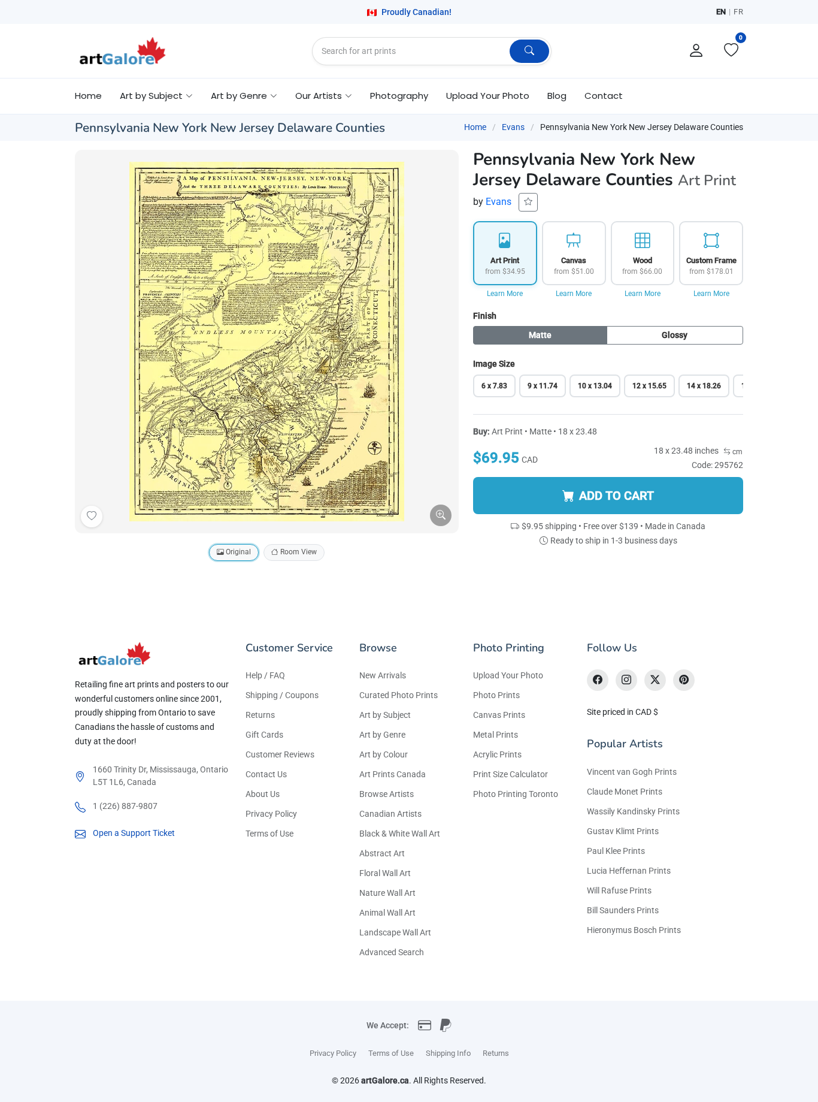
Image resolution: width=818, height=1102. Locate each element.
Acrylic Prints (497, 754)
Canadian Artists (390, 814)
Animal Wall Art (387, 912)
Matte (540, 335)
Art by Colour (383, 754)
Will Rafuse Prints (619, 890)
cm (737, 452)
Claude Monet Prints (624, 791)
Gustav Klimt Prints (623, 831)
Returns (260, 715)
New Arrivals (382, 675)
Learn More (505, 293)
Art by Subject (385, 715)
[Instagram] (626, 680)
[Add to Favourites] (91, 516)
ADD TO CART (616, 495)
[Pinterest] (684, 680)
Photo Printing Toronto (515, 794)
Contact (603, 95)
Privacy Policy (271, 814)
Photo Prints (496, 695)
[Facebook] (597, 680)
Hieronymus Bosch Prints (634, 930)
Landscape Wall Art (395, 932)
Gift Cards (264, 734)
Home (88, 95)
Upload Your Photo (487, 95)
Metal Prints (495, 734)
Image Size (494, 364)
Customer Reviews (280, 754)
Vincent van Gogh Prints (632, 772)
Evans (513, 127)
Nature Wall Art (387, 893)
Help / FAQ (265, 675)
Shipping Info (448, 1053)
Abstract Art (382, 853)
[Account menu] (696, 51)
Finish (484, 316)
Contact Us (266, 774)
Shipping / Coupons (282, 695)
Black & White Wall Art (399, 833)
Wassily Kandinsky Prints (633, 811)
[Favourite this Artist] (528, 202)
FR (738, 11)
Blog (556, 95)
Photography (399, 95)
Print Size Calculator (510, 774)
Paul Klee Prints (616, 851)
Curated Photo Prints (398, 695)
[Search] (529, 51)
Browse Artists (386, 794)
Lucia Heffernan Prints (629, 870)
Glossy (674, 335)
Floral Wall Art (385, 873)
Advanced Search (391, 952)
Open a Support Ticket (134, 833)
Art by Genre (382, 734)
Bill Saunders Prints (623, 910)
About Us (263, 794)
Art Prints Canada (392, 774)
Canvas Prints (499, 715)
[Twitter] (655, 680)
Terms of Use (269, 833)
